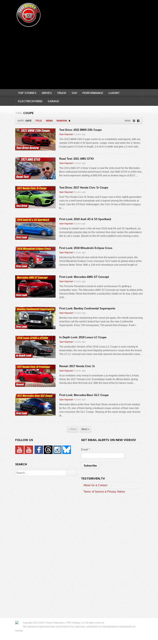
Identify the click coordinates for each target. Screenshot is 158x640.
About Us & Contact (95, 485)
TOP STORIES (27, 93)
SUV (74, 93)
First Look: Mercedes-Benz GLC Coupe (84, 395)
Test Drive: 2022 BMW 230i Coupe (80, 129)
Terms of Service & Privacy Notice (104, 491)
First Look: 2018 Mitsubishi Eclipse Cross (85, 248)
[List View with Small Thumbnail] (134, 121)
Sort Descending (70, 121)
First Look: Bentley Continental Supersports (87, 308)
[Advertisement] (86, 57)
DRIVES (47, 93)
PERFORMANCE (92, 93)
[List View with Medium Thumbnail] (138, 121)
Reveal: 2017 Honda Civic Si (77, 366)
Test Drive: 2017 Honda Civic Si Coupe (83, 187)
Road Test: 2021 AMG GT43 (76, 158)
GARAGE (53, 101)
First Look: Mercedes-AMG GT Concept (84, 276)
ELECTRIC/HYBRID (30, 101)
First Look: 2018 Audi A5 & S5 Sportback (85, 219)
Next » (85, 429)
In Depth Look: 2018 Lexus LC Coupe (82, 337)
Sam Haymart (66, 134)
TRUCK (61, 93)
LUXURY (114, 93)
